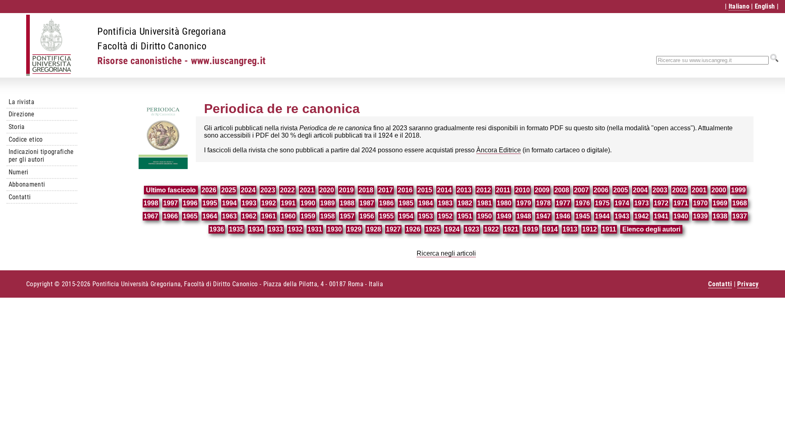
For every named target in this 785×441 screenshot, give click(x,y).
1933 (275, 229)
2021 (307, 190)
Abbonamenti (27, 184)
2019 (346, 190)
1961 (268, 216)
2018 (366, 190)
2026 (209, 190)
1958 (327, 216)
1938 (720, 216)
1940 (680, 216)
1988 (347, 203)
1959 (308, 216)
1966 (170, 216)
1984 (425, 203)
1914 (550, 229)
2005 (620, 190)
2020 (326, 190)
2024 (248, 190)
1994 (229, 203)
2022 (287, 190)
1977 (563, 203)
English (765, 6)
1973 (641, 203)
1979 (523, 203)
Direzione (22, 114)
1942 (641, 216)
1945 (582, 216)
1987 (366, 203)
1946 (563, 216)
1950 (484, 216)
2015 (424, 190)
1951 (465, 216)
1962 (249, 216)
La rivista (21, 102)
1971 (680, 203)
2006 (601, 190)
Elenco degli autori (651, 229)
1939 (700, 216)
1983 (445, 203)
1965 (190, 216)
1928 (373, 229)
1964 (209, 216)
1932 (295, 229)
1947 (543, 216)
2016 (405, 190)
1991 (288, 203)
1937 (739, 216)
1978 (543, 203)
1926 (413, 229)
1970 (700, 203)
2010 (522, 190)
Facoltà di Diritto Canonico (151, 46)
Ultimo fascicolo (171, 190)
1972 (661, 203)
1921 (511, 229)
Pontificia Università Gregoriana (161, 31)
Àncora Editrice (498, 150)
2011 (503, 190)
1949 (504, 216)
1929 (354, 229)
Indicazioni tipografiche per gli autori (41, 155)
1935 (236, 229)
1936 (216, 229)
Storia (17, 127)
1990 (308, 203)
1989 (327, 203)
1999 (738, 190)
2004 (640, 190)
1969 (720, 203)
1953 (425, 216)
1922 (491, 229)
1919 (530, 229)
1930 (334, 229)
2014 (444, 190)
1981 (484, 203)
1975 (602, 203)
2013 (464, 190)
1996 (190, 203)
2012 (483, 190)
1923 (471, 229)
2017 (385, 190)
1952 (445, 216)
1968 (739, 203)
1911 (609, 229)
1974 (622, 203)
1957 (347, 216)
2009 (542, 190)
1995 (209, 203)
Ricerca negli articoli (446, 253)
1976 (582, 203)
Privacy (748, 284)
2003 (660, 190)
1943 (622, 216)
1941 (661, 216)
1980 (504, 203)
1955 (386, 216)
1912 (589, 229)
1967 (151, 216)
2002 (679, 190)
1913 (570, 229)
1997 (170, 203)
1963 (229, 216)
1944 (602, 216)
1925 (432, 229)
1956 (366, 216)
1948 (523, 216)
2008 (561, 190)
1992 (268, 203)
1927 (393, 229)
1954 (406, 216)
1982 (465, 203)
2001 (699, 190)
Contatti (20, 197)
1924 (452, 229)
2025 (228, 190)
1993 (249, 203)
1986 (386, 203)
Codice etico (26, 139)
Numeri (19, 172)
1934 (256, 229)
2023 (267, 190)
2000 (718, 190)
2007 (581, 190)
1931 (314, 229)
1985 (406, 203)
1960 (288, 216)
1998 (151, 203)
